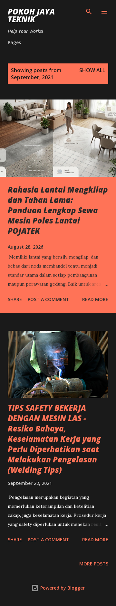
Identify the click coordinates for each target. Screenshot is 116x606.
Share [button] (15, 299)
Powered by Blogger (62, 588)
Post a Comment (48, 299)
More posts (93, 564)
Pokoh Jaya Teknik (31, 15)
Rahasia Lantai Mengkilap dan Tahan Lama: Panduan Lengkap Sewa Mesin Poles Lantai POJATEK (58, 210)
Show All (92, 70)
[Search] (89, 11)
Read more (95, 299)
